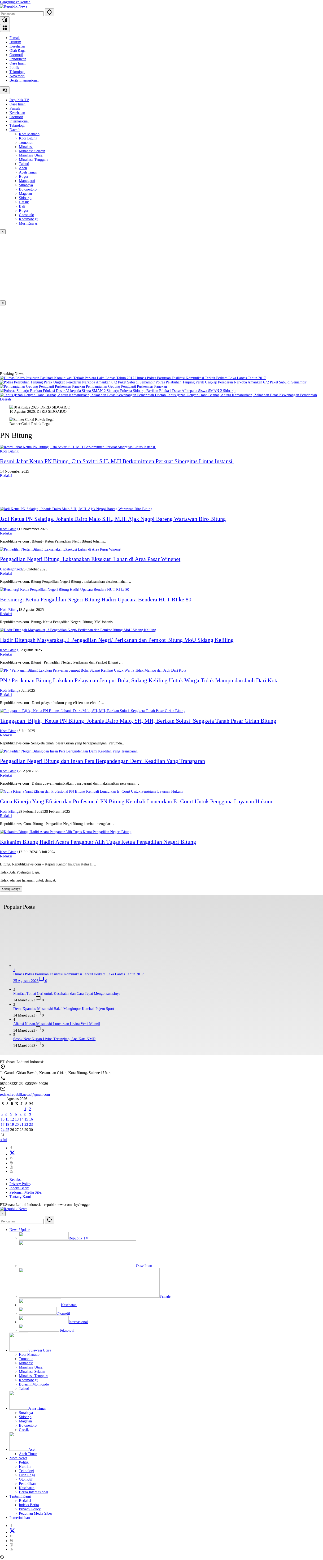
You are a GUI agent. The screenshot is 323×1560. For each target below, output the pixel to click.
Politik (14, 67)
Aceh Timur (28, 1454)
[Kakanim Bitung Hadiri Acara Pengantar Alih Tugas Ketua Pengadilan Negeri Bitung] (65, 832)
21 (21, 1124)
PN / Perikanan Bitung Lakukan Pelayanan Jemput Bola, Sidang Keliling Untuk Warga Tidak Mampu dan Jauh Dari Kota (139, 680)
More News (18, 1458)
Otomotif (16, 55)
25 (7, 1130)
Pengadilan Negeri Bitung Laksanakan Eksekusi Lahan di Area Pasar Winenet (90, 559)
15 (26, 1119)
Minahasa (26, 1363)
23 (31, 1124)
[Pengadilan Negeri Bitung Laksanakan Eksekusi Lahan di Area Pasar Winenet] (60, 549)
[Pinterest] (11, 1159)
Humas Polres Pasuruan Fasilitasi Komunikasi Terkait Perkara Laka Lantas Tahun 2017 (200, 378)
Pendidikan (17, 59)
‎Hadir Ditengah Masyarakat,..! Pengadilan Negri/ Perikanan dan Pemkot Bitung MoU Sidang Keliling (117, 640)
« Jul (3, 1140)
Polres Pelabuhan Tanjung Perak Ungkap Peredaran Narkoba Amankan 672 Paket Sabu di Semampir (231, 382)
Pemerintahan (19, 1518)
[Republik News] (13, 6)
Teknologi (17, 72)
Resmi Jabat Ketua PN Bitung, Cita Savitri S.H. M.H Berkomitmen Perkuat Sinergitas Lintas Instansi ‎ (117, 461)
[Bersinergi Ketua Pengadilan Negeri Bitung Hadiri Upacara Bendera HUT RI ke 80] (65, 589)
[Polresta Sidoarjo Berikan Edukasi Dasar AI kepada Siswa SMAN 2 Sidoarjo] (60, 391)
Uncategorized (11, 569)
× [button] (3, 1213)
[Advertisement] (142, 267)
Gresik (24, 1430)
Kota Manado (29, 1354)
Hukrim (15, 42)
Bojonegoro (28, 1425)
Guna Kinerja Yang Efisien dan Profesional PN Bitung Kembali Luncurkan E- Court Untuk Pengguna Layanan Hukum (136, 801)
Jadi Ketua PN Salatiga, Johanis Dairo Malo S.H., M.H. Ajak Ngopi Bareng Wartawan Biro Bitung (113, 519)
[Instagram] (11, 1167)
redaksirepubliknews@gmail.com (25, 1094)
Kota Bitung (9, 451)
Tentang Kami (20, 1197)
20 (17, 1124)
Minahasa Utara (31, 1367)
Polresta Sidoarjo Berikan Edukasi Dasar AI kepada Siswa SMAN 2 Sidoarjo (178, 391)
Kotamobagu (28, 1380)
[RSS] (11, 1171)
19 (12, 1124)
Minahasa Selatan (32, 1371)
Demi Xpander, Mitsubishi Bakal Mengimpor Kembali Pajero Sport (63, 1009)
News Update (19, 1230)
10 (2, 1119)
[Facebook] (11, 1148)
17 (2, 1124)
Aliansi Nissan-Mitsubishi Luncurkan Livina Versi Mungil (56, 1024)
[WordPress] (11, 1163)
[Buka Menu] (4, 28)
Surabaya (26, 1413)
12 (12, 1119)
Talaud (24, 1388)
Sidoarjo (25, 1417)
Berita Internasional (24, 80)
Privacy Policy (20, 1184)
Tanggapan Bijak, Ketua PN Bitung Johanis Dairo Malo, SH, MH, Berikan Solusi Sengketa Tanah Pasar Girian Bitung (138, 721)
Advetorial (17, 76)
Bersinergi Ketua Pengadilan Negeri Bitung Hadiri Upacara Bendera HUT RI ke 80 (96, 599)
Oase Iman (17, 63)
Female (14, 38)
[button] (49, 12)
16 (31, 1119)
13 (17, 1119)
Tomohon (26, 1359)
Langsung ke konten (15, 2)
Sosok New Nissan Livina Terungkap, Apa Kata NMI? (54, 1039)
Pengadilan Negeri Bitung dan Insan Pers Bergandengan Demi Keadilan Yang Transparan (102, 761)
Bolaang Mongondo (34, 1384)
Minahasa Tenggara (33, 1376)
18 (7, 1124)
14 (21, 1119)
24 (2, 1130)
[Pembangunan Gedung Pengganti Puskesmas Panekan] (43, 386)
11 (7, 1119)
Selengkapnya (11, 889)
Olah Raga (17, 50)
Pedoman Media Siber (26, 1192)
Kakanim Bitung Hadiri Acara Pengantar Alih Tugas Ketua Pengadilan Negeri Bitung (98, 842)
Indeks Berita (19, 1188)
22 (26, 1124)
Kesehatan (17, 46)
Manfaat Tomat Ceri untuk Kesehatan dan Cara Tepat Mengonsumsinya (66, 993)
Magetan (25, 1421)
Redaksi (6, 476)
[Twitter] (12, 1154)
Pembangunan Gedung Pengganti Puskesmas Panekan (126, 386)
